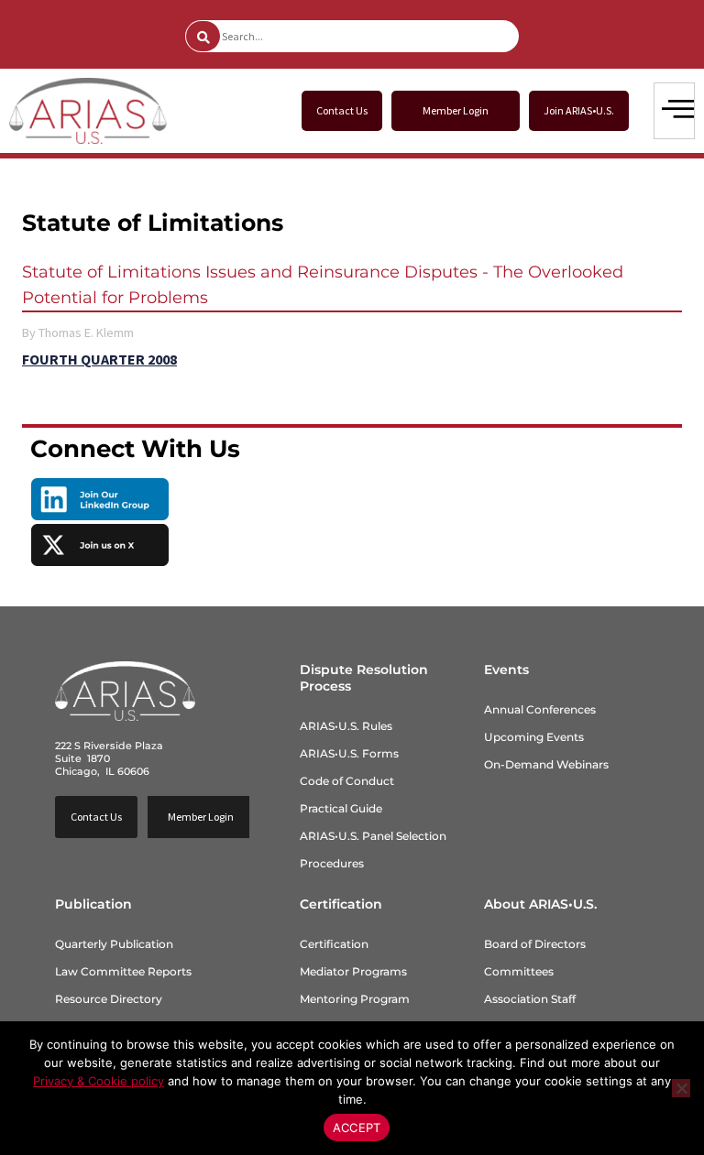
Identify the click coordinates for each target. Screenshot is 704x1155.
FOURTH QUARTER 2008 (99, 359)
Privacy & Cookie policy (98, 1080)
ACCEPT (357, 1127)
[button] (455, 111)
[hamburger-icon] (674, 110)
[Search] (203, 36)
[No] (681, 1088)
